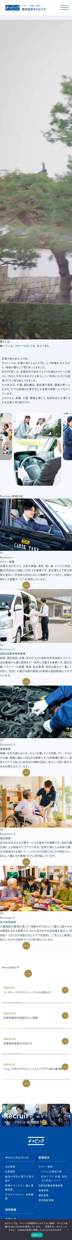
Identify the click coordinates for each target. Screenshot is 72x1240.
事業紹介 (44, 1157)
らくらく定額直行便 (51, 1171)
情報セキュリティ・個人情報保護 (19, 1187)
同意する (36, 1235)
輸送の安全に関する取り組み (19, 1178)
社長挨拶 (10, 1171)
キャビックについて (17, 1157)
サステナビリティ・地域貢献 (19, 1196)
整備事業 (44, 1190)
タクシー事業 (46, 1167)
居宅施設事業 (46, 1200)
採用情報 (10, 1209)
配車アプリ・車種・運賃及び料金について (54, 1178)
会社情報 (10, 1167)
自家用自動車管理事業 (51, 1185)
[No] (67, 1229)
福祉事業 (44, 1195)
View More (9, 585)
